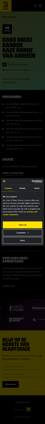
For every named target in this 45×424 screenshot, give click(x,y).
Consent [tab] (8, 188)
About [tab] (36, 188)
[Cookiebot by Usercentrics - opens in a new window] (32, 181)
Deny (22, 240)
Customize (21, 233)
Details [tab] (22, 188)
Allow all (22, 225)
